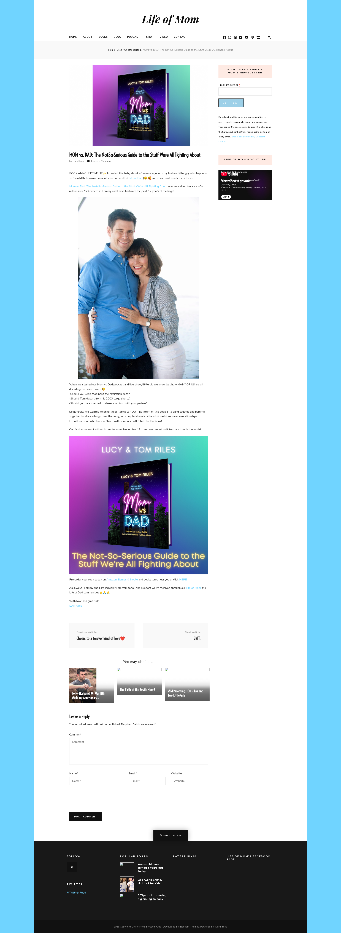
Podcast (133, 37)
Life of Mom (170, 19)
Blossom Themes (189, 926)
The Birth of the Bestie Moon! (137, 690)
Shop (150, 37)
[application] (245, 185)
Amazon (111, 580)
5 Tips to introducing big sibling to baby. (152, 897)
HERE (183, 580)
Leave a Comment (101, 161)
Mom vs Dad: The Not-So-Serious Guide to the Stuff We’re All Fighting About (118, 186)
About (88, 37)
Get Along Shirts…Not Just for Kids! (150, 881)
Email (133, 773)
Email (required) (229, 85)
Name (73, 773)
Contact (180, 37)
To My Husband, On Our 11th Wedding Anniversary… (88, 695)
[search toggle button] (269, 37)
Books (103, 37)
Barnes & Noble (128, 580)
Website (176, 773)
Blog (117, 37)
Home (73, 37)
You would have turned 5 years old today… (150, 867)
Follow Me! (172, 835)
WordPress (221, 926)
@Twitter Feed (76, 893)
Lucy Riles (78, 161)
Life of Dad (135, 178)
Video (164, 37)
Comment (75, 735)
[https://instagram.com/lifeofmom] (72, 867)
